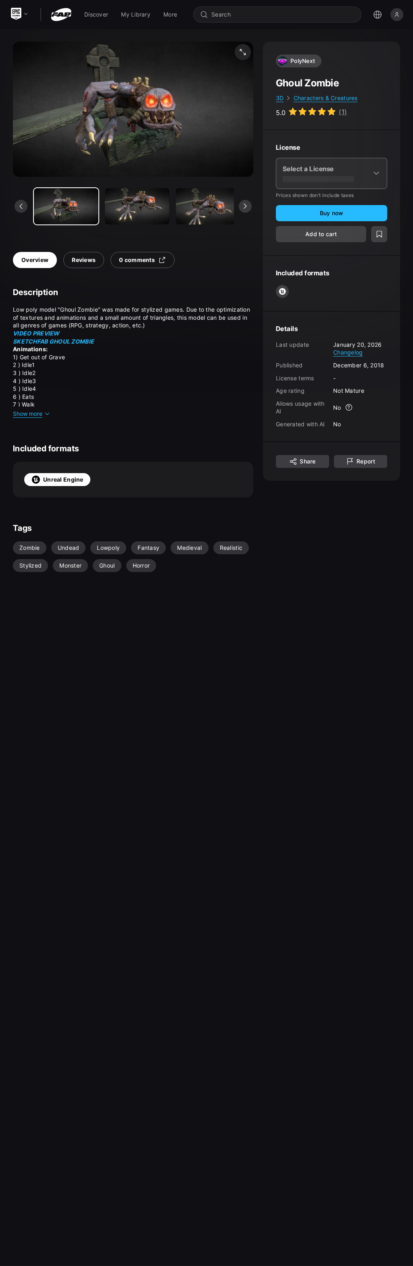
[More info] (349, 407)
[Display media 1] (137, 206)
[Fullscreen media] (243, 52)
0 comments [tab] (137, 259)
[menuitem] (96, 14)
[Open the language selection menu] (377, 14)
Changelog (348, 352)
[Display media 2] (208, 206)
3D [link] (280, 97)
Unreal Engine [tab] (63, 479)
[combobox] (283, 14)
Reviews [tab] (84, 259)
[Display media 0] (66, 206)
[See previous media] (21, 206)
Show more (27, 413)
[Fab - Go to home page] (61, 14)
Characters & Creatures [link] (326, 97)
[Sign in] (396, 14)
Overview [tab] (34, 259)
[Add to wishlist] (379, 234)
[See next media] (245, 206)
